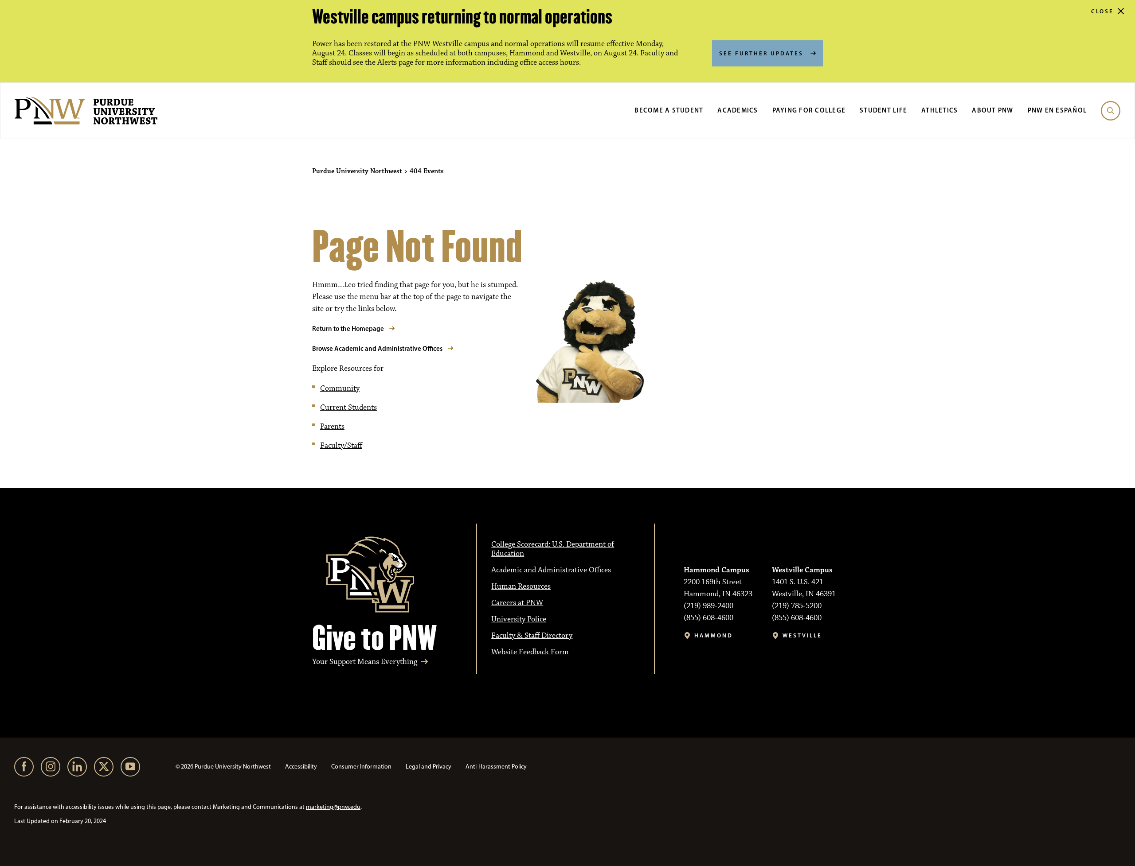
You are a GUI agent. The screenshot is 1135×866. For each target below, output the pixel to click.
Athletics (939, 110)
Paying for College (809, 110)
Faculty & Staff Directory (531, 636)
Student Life (883, 110)
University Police (518, 619)
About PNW (992, 110)
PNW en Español (1057, 110)
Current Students (348, 407)
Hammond (713, 635)
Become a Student (668, 110)
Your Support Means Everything (364, 662)
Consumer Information (361, 766)
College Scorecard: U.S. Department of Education (552, 549)
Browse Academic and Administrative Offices (377, 348)
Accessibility (301, 766)
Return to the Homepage (348, 328)
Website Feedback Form (530, 652)
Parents (332, 426)
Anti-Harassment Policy (496, 766)
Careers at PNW (517, 603)
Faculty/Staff (341, 445)
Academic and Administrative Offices (551, 570)
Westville (802, 635)
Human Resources (521, 586)
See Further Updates (761, 53)
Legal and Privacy (428, 766)
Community (340, 388)
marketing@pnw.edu (333, 807)
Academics (737, 110)
